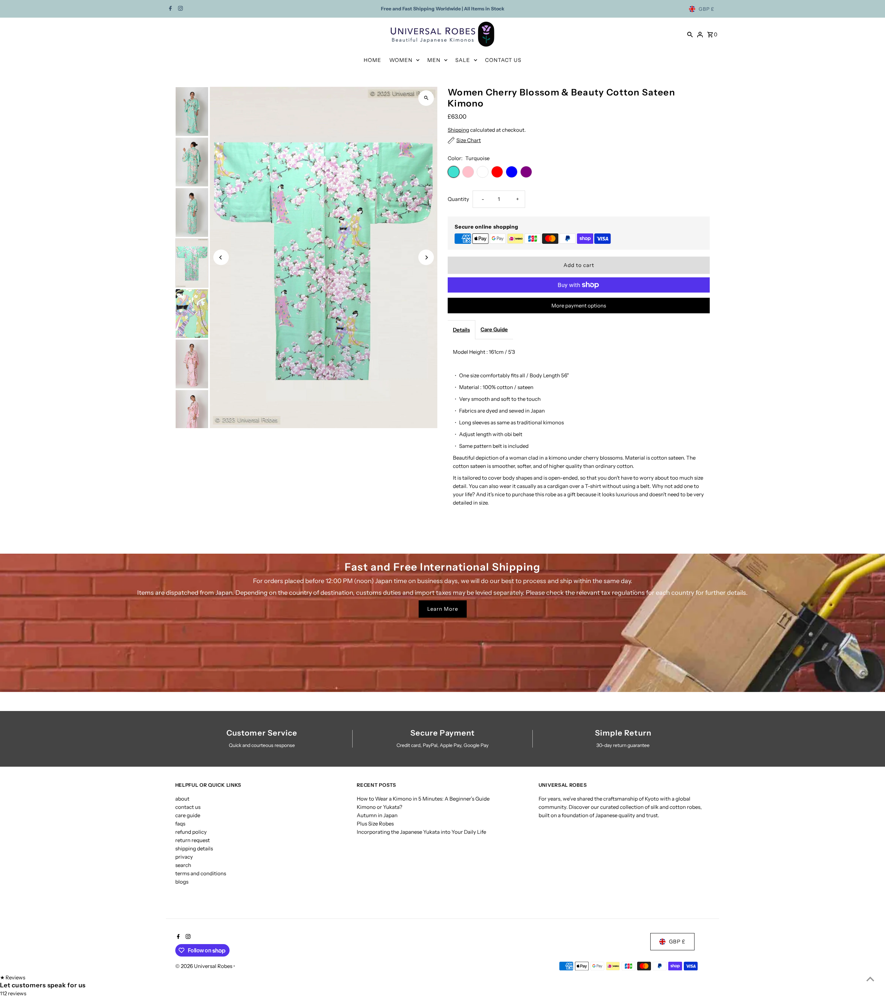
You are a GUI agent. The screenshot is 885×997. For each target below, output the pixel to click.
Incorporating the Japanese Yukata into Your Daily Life (421, 832)
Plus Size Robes (375, 823)
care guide (187, 815)
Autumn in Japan (377, 815)
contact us (188, 807)
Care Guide (494, 329)
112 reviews (13, 993)
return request (192, 840)
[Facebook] (169, 9)
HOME (372, 60)
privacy (184, 856)
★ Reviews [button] (12, 977)
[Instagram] (179, 9)
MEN (433, 60)
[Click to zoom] (426, 98)
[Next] (426, 257)
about (182, 798)
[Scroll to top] (870, 979)
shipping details (194, 848)
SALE (462, 60)
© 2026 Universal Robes (204, 966)
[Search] (690, 34)
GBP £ (706, 9)
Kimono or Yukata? (379, 807)
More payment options (578, 305)
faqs (180, 823)
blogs (181, 881)
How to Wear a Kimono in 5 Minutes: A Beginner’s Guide (423, 798)
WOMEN (400, 60)
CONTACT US (503, 60)
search (183, 865)
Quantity (458, 199)
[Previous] (221, 257)
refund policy (191, 832)
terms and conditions (200, 873)
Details (461, 329)
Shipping (458, 130)
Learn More (442, 609)
